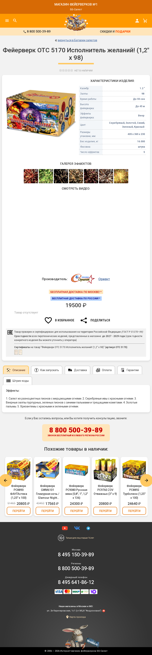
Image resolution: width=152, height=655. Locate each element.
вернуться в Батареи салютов (77, 40)
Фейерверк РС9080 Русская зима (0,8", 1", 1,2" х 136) (76, 491)
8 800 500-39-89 (76, 431)
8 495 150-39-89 (76, 555)
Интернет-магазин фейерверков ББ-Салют (83, 651)
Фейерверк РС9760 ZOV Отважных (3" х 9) (105, 489)
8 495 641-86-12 (76, 582)
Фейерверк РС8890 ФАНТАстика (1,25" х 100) (18, 491)
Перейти (18, 511)
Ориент (104, 279)
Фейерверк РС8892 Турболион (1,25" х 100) (134, 491)
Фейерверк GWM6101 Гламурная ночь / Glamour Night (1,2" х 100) (47, 492)
